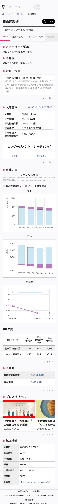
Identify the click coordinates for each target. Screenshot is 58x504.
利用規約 (36, 491)
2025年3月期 (37, 375)
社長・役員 (17, 36)
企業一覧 (18, 14)
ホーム (7, 14)
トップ (5, 36)
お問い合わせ (24, 491)
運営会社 (29, 499)
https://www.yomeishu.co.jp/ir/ (35, 481)
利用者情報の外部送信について (18, 495)
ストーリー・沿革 (34, 36)
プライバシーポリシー (44, 495)
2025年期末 (37, 382)
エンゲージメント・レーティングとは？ (29, 155)
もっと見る (47, 98)
